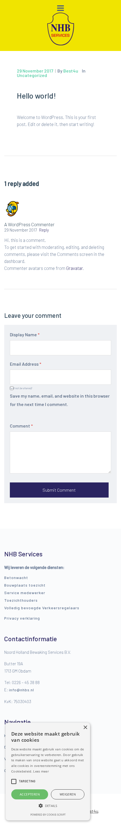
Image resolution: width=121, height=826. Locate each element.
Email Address (25, 364)
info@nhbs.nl (21, 689)
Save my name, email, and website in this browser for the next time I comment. (60, 400)
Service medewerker (24, 592)
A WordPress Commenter (29, 224)
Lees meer (41, 771)
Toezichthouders (21, 600)
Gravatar (74, 268)
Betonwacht (16, 577)
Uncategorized (32, 75)
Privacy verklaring (22, 618)
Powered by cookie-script (48, 814)
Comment (21, 425)
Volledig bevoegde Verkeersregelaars (41, 607)
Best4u (91, 811)
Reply (44, 229)
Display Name (25, 334)
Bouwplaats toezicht (25, 585)
